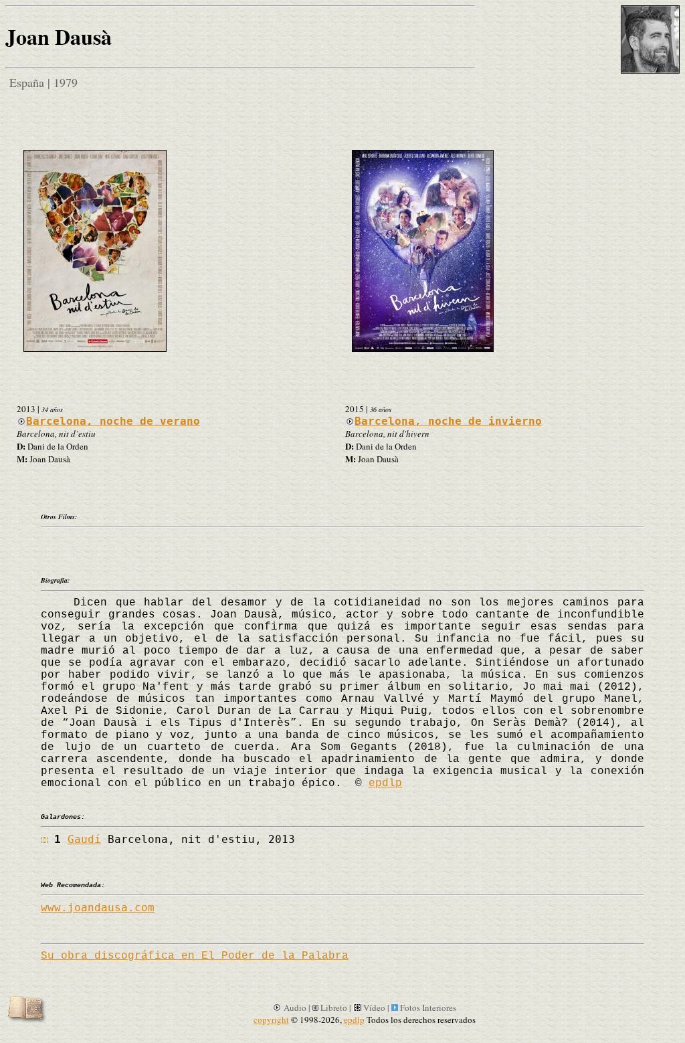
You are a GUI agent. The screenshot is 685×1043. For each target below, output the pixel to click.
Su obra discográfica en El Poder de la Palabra (195, 956)
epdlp (385, 783)
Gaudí (84, 839)
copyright (271, 1020)
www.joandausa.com (98, 907)
